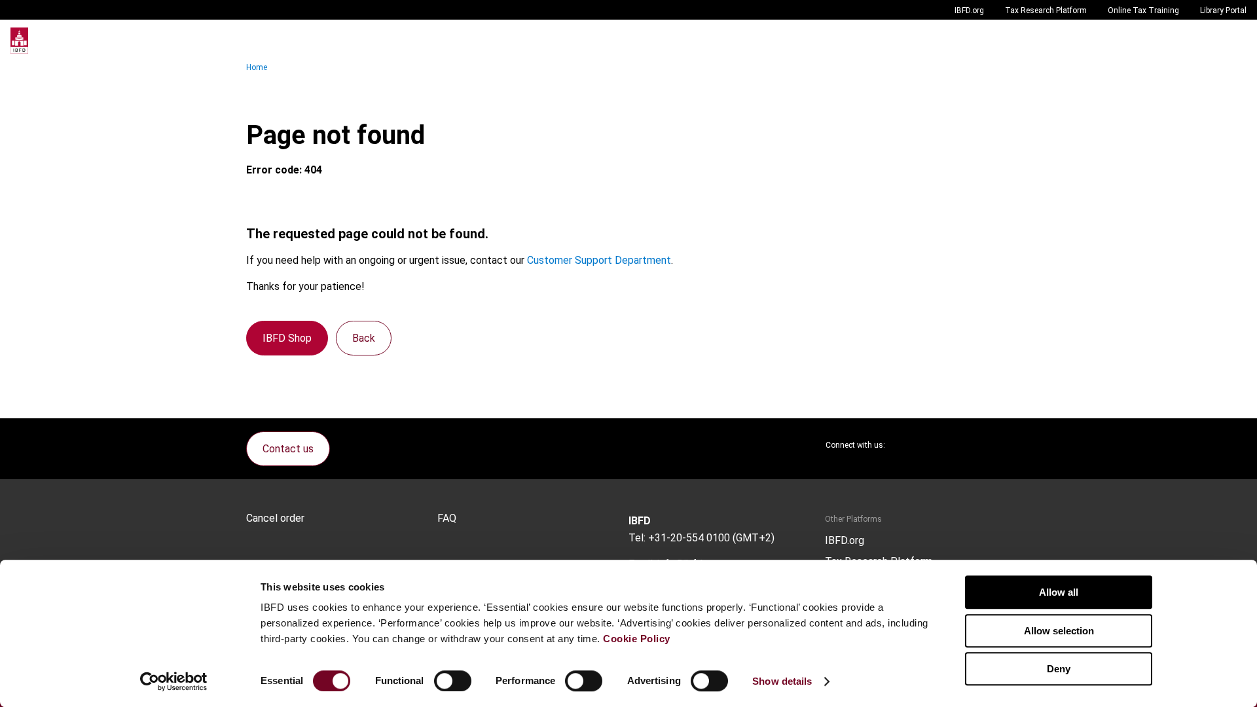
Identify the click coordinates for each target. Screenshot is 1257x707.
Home (256, 67)
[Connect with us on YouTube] (968, 445)
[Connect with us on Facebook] (1000, 445)
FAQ (446, 518)
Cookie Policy (636, 638)
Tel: (637, 538)
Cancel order (275, 518)
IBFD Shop (287, 338)
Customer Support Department (599, 260)
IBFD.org (969, 10)
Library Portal (1223, 10)
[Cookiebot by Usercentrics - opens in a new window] (174, 681)
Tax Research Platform (1046, 10)
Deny (1058, 668)
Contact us (288, 449)
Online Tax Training (1143, 10)
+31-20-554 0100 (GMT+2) (711, 538)
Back (363, 338)
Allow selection (1059, 630)
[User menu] (1233, 40)
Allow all (1058, 592)
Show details (782, 681)
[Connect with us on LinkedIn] (937, 445)
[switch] (452, 680)
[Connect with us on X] (906, 445)
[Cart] (1207, 40)
